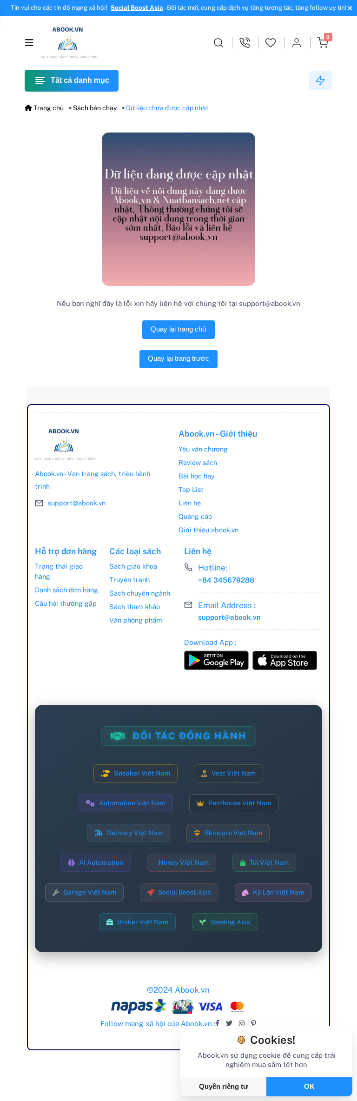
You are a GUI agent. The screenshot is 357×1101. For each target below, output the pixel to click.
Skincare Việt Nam (233, 832)
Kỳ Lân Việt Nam (278, 892)
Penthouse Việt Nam (239, 803)
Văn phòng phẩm (135, 620)
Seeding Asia (230, 922)
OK (309, 1086)
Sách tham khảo (134, 606)
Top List (191, 489)
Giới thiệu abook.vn (208, 530)
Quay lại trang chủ (178, 329)
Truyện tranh (129, 580)
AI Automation (101, 862)
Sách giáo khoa (133, 566)
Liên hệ (189, 503)
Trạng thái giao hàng (59, 571)
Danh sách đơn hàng (66, 590)
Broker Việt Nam (142, 922)
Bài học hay (196, 476)
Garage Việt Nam (89, 892)
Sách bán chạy (95, 108)
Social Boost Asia (137, 7)
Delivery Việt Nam (135, 832)
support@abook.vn (77, 503)
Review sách (197, 462)
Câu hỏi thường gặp (66, 603)
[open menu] (29, 43)
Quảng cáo (195, 516)
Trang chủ (48, 108)
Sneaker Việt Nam (142, 773)
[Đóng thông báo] (348, 7)
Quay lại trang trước (178, 358)
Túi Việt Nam (269, 862)
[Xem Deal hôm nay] (320, 80)
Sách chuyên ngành (139, 593)
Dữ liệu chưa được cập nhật (167, 108)
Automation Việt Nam (132, 803)
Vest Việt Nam (234, 773)
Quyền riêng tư (223, 1086)
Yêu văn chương (203, 449)
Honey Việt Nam (184, 862)
